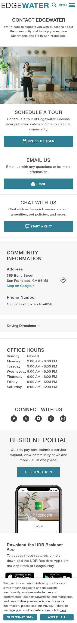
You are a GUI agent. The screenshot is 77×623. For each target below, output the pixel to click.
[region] (38, 600)
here (63, 610)
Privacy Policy (53, 605)
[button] (54, 5)
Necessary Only (20, 617)
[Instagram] (63, 418)
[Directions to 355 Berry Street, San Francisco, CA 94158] (60, 280)
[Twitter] (26, 418)
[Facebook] (14, 418)
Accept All (57, 617)
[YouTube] (38, 418)
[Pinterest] (51, 418)
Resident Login (38, 472)
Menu (63, 5)
